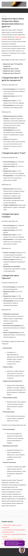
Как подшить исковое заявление (13, 539)
